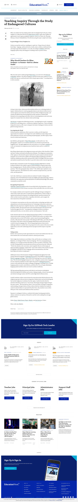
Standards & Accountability (17, 58)
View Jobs (9, 397)
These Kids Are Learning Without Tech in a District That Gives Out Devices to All (29, 434)
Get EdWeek (51, 483)
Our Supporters (27, 491)
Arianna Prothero (60, 60)
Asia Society (13, 121)
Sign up (50, 332)
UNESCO (41, 48)
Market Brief (63, 10)
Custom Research (64, 493)
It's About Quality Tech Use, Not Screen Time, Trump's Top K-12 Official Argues (10, 434)
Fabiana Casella (37, 272)
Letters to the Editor (40, 485)
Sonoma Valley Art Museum (39, 156)
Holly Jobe (43, 206)
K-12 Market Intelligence (65, 491)
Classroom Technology (10, 18)
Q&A (57, 53)
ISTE (12, 206)
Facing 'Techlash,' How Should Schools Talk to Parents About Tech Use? (64, 57)
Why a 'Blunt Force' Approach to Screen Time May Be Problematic (46, 434)
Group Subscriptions (52, 489)
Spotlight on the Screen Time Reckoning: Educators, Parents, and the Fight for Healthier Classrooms (65, 424)
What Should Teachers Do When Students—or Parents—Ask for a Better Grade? (24, 62)
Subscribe (69, 4)
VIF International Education (17, 270)
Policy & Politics (22, 10)
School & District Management (63, 352)
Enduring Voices (30, 256)
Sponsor (65, 72)
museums (13, 177)
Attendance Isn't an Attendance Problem (37, 355)
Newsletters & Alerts (52, 487)
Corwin (43, 364)
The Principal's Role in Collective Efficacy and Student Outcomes (61, 356)
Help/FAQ (38, 487)
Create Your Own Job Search (38, 407)
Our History (26, 487)
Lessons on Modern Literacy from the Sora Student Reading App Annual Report (64, 77)
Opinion (52, 10)
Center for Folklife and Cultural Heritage (38, 177)
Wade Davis (32, 74)
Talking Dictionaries (44, 261)
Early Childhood (7, 352)
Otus (67, 365)
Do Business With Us (65, 483)
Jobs (56, 10)
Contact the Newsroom (40, 491)
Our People (26, 489)
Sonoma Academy (35, 163)
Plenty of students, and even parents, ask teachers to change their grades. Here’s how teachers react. (24, 67)
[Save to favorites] (5, 36)
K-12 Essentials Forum (16, 352)
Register (6, 365)
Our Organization (27, 485)
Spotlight (61, 420)
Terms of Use (39, 497)
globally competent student (18, 186)
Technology (44, 10)
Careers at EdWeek (27, 493)
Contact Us (38, 483)
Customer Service (39, 489)
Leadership (14, 10)
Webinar (44, 352)
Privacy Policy (47, 497)
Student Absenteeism (37, 352)
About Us (26, 483)
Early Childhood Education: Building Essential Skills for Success (11, 356)
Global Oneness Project (33, 34)
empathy (48, 144)
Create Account (10, 468)
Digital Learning (21, 308)
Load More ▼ (39, 452)
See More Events (39, 374)
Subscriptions (51, 485)
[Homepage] (39, 4)
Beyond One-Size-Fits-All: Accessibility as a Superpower (64, 92)
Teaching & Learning (34, 10)
